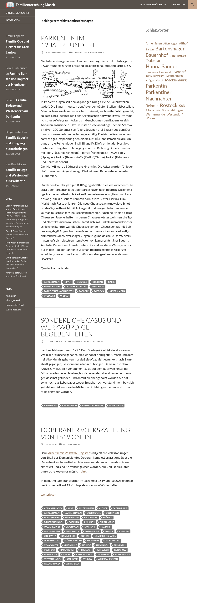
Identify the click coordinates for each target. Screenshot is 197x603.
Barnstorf (50, 405)
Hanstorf (89, 526)
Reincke (152, 105)
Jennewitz (50, 536)
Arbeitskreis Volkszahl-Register (69, 453)
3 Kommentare (71, 444)
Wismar (64, 295)
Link (83, 471)
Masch (160, 80)
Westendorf (175, 114)
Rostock (99, 291)
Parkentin (98, 286)
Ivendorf (124, 531)
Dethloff (181, 55)
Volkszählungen (108, 559)
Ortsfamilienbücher (151, 4)
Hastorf (105, 526)
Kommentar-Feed (15, 305)
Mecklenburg (112, 540)
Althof (103, 508)
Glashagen (72, 526)
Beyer (68, 282)
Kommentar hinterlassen (88, 52)
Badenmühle (120, 508)
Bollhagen (112, 513)
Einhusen (89, 522)
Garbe (111, 282)
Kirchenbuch (69, 405)
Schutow (103, 554)
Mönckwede (51, 545)
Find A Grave (12, 231)
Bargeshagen (51, 282)
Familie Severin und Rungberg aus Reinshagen (17, 143)
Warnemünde (155, 114)
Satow (66, 554)
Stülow (87, 559)
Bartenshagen (73, 513)
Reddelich (85, 550)
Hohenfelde (72, 531)
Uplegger (49, 295)
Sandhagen (50, 554)
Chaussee (82, 282)
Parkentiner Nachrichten (58, 291)
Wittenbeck (72, 563)
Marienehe (93, 540)
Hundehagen (92, 531)
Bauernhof (157, 55)
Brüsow (107, 517)
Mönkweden (116, 405)
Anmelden (11, 295)
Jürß (149, 75)
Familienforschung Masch (35, 5)
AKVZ (70, 508)
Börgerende (72, 517)
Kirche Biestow (13, 272)
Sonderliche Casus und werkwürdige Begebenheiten (81, 327)
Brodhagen (90, 517)
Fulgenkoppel (52, 526)
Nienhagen (102, 545)
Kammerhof (68, 536)
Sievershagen (117, 291)
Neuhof (86, 545)
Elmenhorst (107, 522)
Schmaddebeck (84, 554)
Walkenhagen (52, 563)
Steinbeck (72, 559)
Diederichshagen (53, 522)
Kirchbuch (158, 75)
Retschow (120, 550)
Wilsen (150, 118)
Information (178, 4)
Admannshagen (53, 508)
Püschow (49, 550)
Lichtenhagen (52, 540)
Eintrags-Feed (13, 300)
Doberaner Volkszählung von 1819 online (85, 433)
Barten (150, 49)
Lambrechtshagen (76, 286)
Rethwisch (103, 550)
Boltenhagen (51, 517)
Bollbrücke (94, 513)
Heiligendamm (52, 531)
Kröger (150, 80)
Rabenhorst (67, 550)
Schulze (150, 110)
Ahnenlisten (154, 43)
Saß (182, 106)
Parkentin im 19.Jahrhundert (68, 41)
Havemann (152, 72)
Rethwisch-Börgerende (17, 242)
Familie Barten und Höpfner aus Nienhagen (17, 79)
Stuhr (157, 110)
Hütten (109, 531)
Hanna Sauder (52, 286)
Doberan (98, 282)
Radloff (83, 291)
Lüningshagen (73, 540)
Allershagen (86, 508)
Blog (172, 55)
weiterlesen (50, 494)
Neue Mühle (70, 545)
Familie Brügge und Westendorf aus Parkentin (17, 175)
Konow (85, 536)
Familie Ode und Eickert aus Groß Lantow (17, 46)
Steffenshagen (52, 559)
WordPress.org (13, 309)
